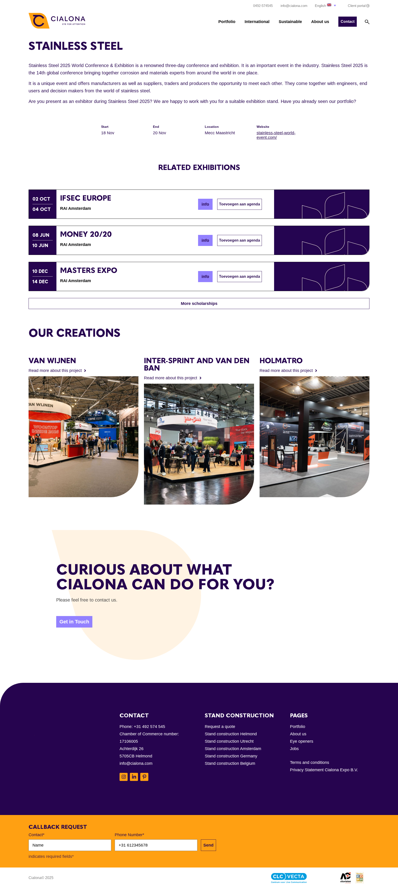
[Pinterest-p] (144, 777)
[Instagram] (124, 777)
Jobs (294, 748)
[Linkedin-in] (134, 777)
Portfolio (226, 21)
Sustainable (290, 21)
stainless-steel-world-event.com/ (276, 135)
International (257, 21)
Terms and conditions (309, 762)
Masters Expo (88, 270)
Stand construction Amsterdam (233, 748)
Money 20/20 (86, 234)
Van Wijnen (52, 360)
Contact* (36, 834)
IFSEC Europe (85, 198)
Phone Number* (129, 834)
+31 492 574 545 (149, 726)
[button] (325, 5)
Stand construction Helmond (231, 734)
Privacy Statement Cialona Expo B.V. (324, 770)
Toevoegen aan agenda (239, 204)
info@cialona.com (136, 763)
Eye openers (301, 741)
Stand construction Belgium (230, 763)
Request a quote (220, 726)
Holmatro (281, 360)
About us (320, 21)
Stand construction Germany (231, 756)
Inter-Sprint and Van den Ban (196, 364)
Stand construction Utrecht (229, 741)
